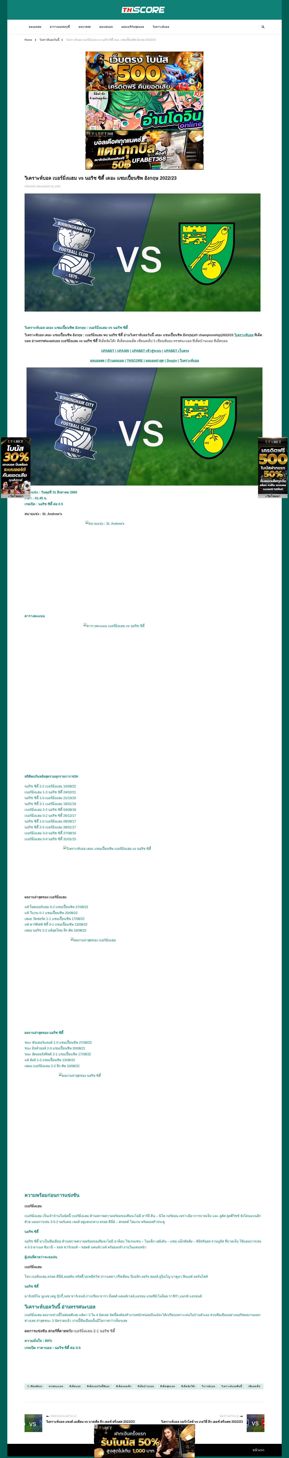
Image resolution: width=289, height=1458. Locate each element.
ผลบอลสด (35, 26)
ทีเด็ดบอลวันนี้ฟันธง (98, 1386)
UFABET (107, 351)
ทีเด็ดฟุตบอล (167, 1386)
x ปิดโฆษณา (15, 496)
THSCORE (135, 361)
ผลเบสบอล (106, 26)
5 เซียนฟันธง (35, 1386)
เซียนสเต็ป (254, 1386)
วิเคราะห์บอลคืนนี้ (231, 1386)
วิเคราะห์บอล (161, 26)
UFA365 (123, 351)
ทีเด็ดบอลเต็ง (123, 1386)
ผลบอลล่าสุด (155, 361)
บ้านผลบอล (115, 361)
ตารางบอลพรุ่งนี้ (60, 26)
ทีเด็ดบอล (75, 1386)
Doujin (172, 361)
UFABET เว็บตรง (176, 351)
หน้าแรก (258, 1450)
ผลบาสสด (85, 26)
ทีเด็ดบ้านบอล (146, 1386)
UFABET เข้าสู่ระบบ (146, 351)
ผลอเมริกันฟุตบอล (132, 26)
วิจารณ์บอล (208, 1386)
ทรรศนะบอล (56, 1386)
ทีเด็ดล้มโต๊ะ (188, 1386)
